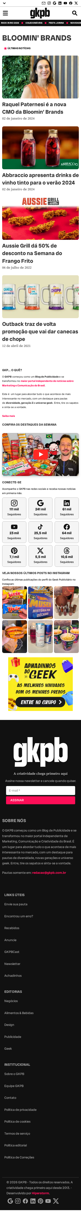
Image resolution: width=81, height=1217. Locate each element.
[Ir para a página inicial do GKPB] (40, 13)
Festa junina (56, 23)
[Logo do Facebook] (25, 1201)
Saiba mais (8, 416)
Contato (10, 1098)
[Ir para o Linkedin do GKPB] (60, 3)
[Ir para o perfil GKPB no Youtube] (65, 3)
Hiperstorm (40, 1193)
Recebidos (11, 928)
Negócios (11, 1001)
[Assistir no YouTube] (40, 454)
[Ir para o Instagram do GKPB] (49, 3)
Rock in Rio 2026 (10, 23)
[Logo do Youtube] (48, 1201)
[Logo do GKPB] (41, 753)
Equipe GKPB (14, 1086)
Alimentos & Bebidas (18, 1013)
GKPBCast (11, 952)
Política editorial (15, 1145)
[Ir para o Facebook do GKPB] (70, 3)
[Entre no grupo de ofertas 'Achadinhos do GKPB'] (40, 684)
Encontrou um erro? (18, 916)
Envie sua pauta (15, 904)
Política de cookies (17, 1121)
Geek (8, 1048)
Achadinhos (13, 976)
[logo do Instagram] (10, 1201)
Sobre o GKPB (14, 1074)
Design (9, 1025)
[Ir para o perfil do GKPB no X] (76, 3)
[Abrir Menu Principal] (5, 13)
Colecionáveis (33, 23)
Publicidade (12, 1037)
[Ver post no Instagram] (14, 602)
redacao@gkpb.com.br (49, 873)
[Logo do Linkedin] (33, 1201)
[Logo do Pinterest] (40, 1201)
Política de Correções (19, 1157)
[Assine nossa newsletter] (44, 3)
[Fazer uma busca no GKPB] (74, 13)
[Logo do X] (56, 1201)
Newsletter (12, 964)
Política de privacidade (20, 1110)
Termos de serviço (17, 1133)
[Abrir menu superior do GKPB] (4, 3)
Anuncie (10, 940)
